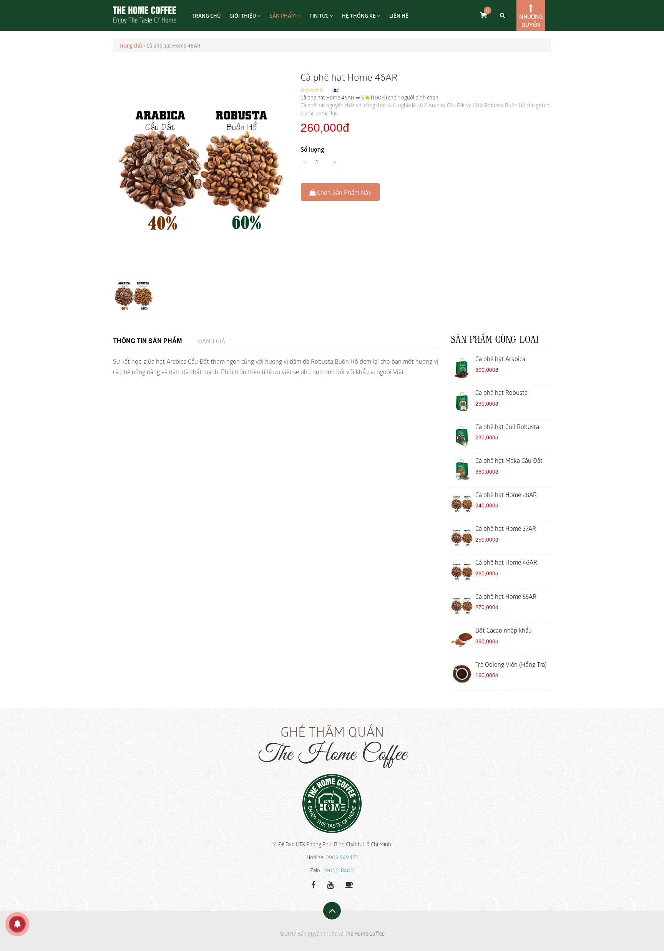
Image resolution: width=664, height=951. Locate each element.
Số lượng (312, 149)
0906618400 (338, 870)
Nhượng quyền (531, 20)
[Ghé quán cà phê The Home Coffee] (349, 884)
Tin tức (319, 15)
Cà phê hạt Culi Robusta (507, 426)
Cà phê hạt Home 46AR (506, 562)
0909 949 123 (341, 857)
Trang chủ (206, 15)
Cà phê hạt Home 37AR (505, 528)
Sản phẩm (283, 15)
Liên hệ (398, 15)
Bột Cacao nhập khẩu (503, 630)
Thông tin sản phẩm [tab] (147, 340)
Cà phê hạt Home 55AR (505, 596)
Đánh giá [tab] (211, 340)
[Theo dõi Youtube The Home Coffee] (330, 884)
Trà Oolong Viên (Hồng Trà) (511, 664)
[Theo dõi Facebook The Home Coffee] (313, 884)
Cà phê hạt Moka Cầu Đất (509, 460)
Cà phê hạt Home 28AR (506, 494)
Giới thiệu (243, 15)
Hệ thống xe (359, 15)
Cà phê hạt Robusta (501, 392)
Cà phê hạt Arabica (500, 358)
